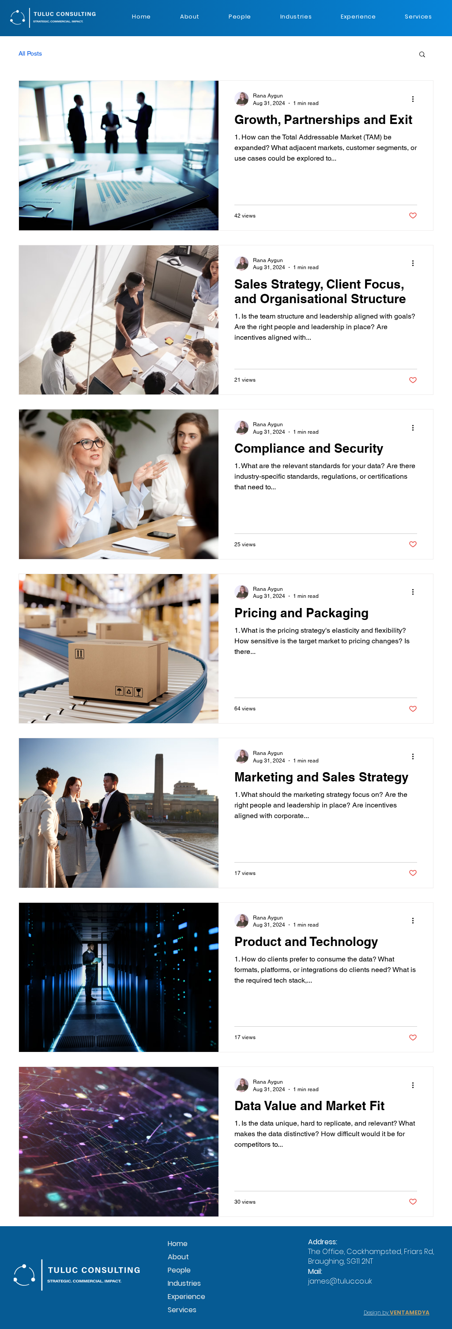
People (179, 1270)
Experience (186, 1296)
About (178, 1257)
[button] (422, 55)
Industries (184, 1283)
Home (178, 1244)
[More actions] (416, 99)
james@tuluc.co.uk (340, 1281)
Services (182, 1310)
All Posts (30, 53)
